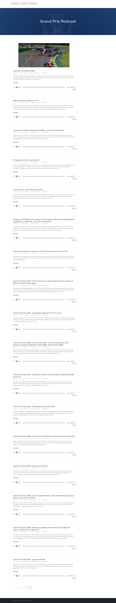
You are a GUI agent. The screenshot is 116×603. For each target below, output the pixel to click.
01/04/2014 (15, 408)
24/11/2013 (15, 500)
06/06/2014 (15, 315)
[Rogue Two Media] (24, 4)
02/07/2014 (15, 285)
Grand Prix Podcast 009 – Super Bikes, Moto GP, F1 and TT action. (37, 313)
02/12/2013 (15, 468)
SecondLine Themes (28, 600)
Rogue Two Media (24, 73)
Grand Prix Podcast (35, 73)
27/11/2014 (15, 162)
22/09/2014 (15, 191)
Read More (15, 82)
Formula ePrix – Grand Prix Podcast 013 (28, 190)
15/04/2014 (15, 378)
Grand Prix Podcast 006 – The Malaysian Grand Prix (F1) (34, 406)
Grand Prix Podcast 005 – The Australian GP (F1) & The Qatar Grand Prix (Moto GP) (44, 436)
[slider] (71, 88)
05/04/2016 (15, 73)
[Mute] (67, 87)
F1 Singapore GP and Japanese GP (26, 160)
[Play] (17, 87)
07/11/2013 (15, 531)
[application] (44, 87)
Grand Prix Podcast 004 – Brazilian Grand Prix (30, 466)
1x (74, 87)
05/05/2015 (15, 102)
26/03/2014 (15, 438)
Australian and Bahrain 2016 (23, 71)
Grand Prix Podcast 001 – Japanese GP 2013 (29, 559)
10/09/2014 (15, 223)
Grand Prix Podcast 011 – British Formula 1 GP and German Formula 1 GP (40, 251)
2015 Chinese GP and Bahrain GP (25, 101)
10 (25, 587)
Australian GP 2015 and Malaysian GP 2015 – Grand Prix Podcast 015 (38, 130)
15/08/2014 (15, 253)
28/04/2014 (15, 347)
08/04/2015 (15, 132)
